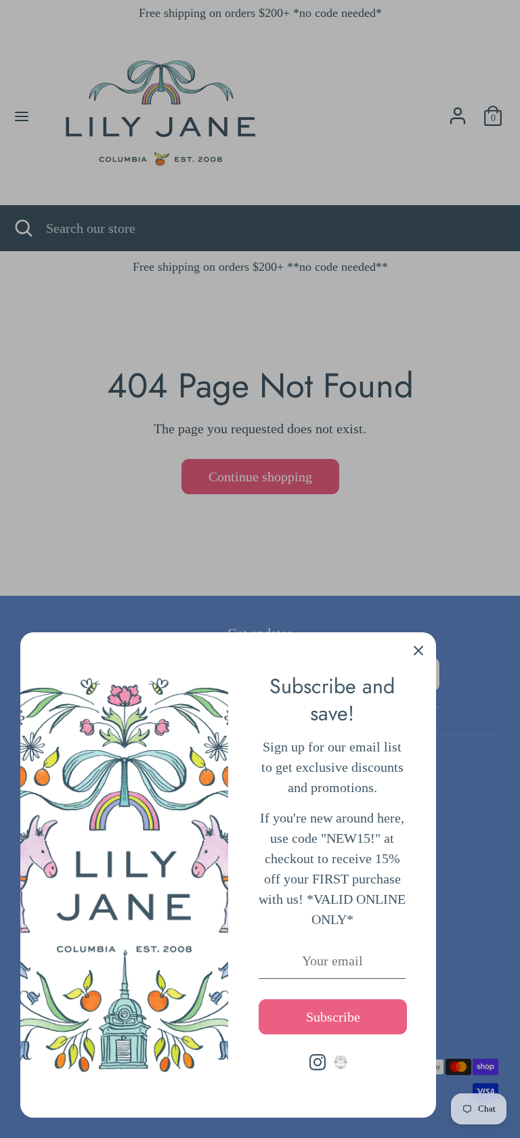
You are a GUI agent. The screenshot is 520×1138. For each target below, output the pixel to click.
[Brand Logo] (340, 1062)
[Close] (418, 650)
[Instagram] (317, 1062)
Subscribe (333, 1016)
